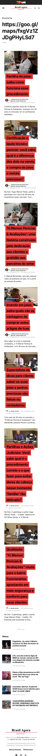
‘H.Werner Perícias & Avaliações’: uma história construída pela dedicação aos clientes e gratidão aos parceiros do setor (21, 245)
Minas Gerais (26, 69)
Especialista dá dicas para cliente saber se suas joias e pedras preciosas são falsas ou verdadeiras (20, 387)
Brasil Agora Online (23, 737)
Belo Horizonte (11, 66)
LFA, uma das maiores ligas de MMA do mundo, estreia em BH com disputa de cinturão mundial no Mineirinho (25, 659)
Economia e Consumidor (13, 131)
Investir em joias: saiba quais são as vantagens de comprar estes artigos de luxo (20, 316)
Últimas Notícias (15, 750)
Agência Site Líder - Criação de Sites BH (22, 739)
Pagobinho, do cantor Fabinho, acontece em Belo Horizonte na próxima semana (25, 643)
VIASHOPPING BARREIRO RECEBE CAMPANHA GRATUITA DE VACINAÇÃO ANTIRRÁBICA (25, 703)
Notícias (9, 221)
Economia (22, 537)
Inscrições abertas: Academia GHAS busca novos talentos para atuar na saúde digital (26, 689)
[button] (3, 8)
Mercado (25, 540)
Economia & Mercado (12, 69)
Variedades (18, 542)
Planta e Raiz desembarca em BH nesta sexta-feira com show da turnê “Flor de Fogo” (26, 674)
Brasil (21, 66)
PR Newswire (28, 750)
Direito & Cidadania (12, 440)
